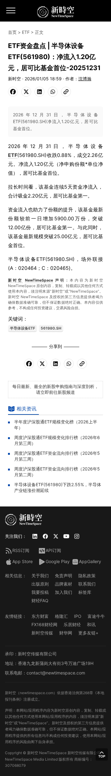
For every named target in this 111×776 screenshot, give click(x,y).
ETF (26, 32)
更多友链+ (88, 632)
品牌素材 (63, 583)
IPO (77, 616)
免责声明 (63, 575)
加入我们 (63, 592)
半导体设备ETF (22, 328)
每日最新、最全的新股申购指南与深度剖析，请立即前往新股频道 (55, 389)
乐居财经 (72, 624)
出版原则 (40, 583)
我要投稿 (40, 592)
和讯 (91, 624)
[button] (102, 754)
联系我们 (87, 583)
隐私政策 (87, 575)
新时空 (15, 280)
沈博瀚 (84, 78)
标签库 (84, 592)
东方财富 (40, 616)
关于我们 (40, 575)
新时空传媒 (42, 632)
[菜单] (11, 13)
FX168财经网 (44, 624)
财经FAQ (39, 600)
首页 (12, 32)
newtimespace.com (36, 692)
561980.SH (51, 328)
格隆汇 (61, 616)
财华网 (65, 632)
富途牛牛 (96, 616)
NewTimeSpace (39, 280)
